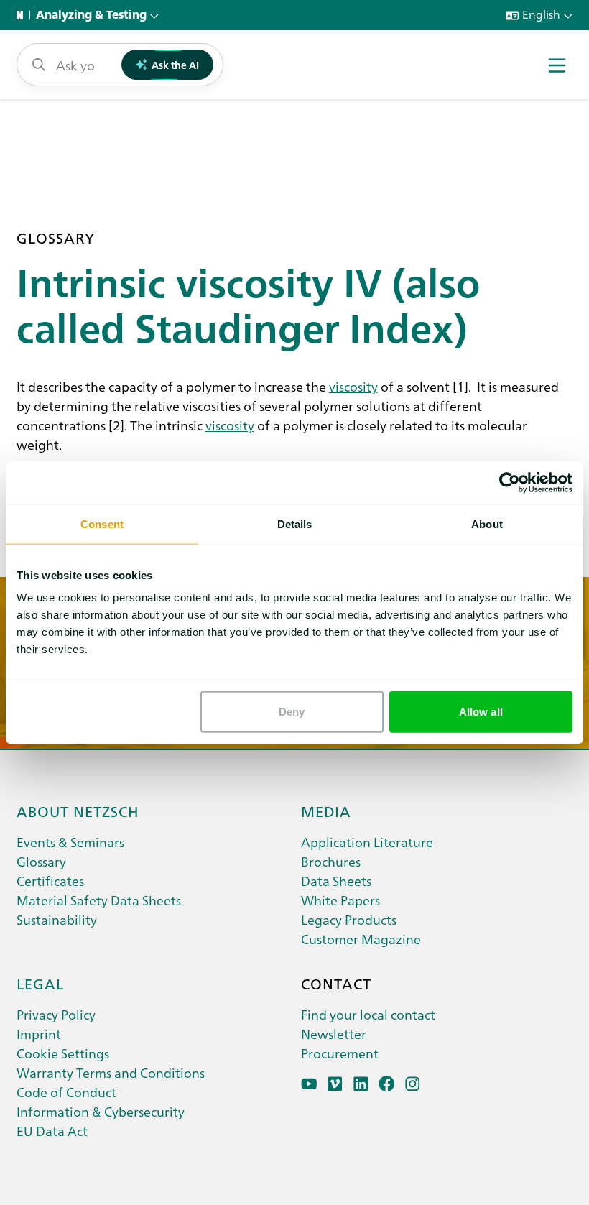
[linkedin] (361, 1084)
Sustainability (57, 919)
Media (326, 810)
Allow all (481, 712)
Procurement (340, 1053)
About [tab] (487, 523)
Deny (292, 712)
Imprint (39, 1034)
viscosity (353, 386)
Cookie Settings (63, 1053)
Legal (40, 983)
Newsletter (333, 1034)
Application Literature (367, 842)
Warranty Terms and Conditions (111, 1072)
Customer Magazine (361, 939)
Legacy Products (348, 919)
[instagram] (412, 1084)
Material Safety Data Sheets (99, 900)
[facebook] (387, 1084)
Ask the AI (175, 64)
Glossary (41, 861)
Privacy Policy (56, 1014)
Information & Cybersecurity (101, 1111)
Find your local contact (368, 1014)
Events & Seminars (70, 842)
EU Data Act (52, 1131)
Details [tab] (294, 523)
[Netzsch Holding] (23, 15)
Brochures (331, 861)
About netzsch (78, 810)
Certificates (50, 881)
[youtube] (309, 1084)
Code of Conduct (66, 1092)
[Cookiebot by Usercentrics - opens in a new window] (509, 482)
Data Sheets (336, 881)
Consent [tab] (102, 523)
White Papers (340, 900)
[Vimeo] (335, 1084)
